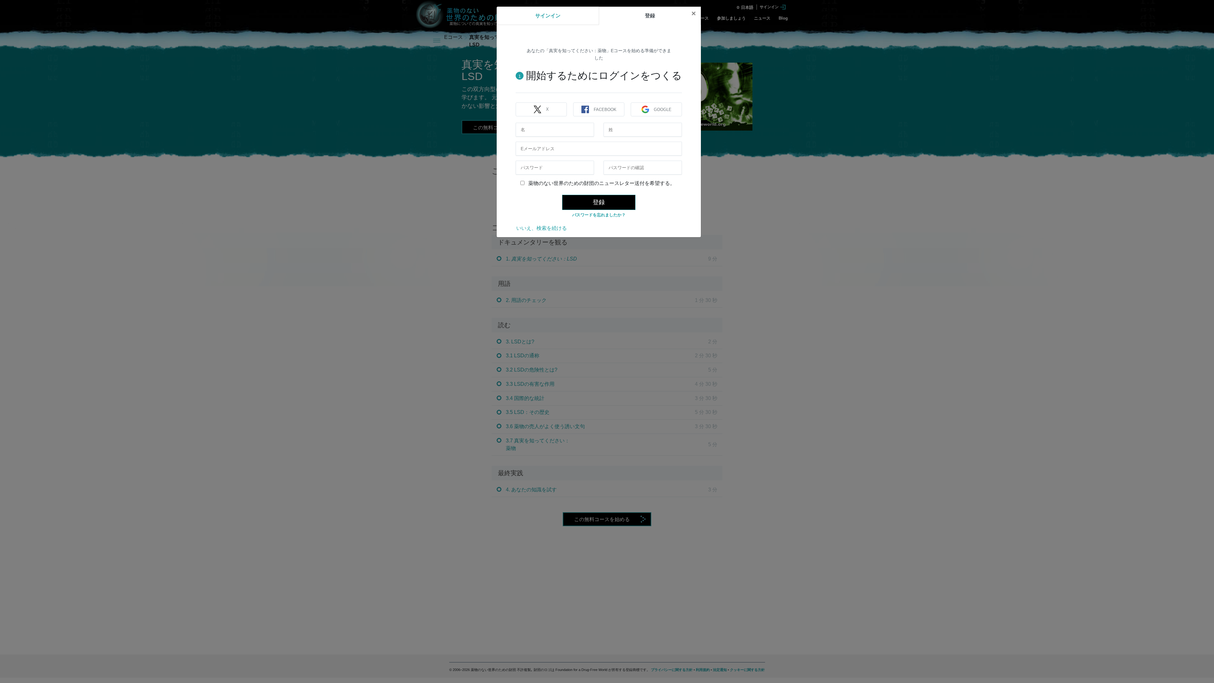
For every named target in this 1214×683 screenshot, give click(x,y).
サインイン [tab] (548, 15)
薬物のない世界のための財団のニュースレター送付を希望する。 (601, 183)
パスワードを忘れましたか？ (599, 214)
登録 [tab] (650, 15)
